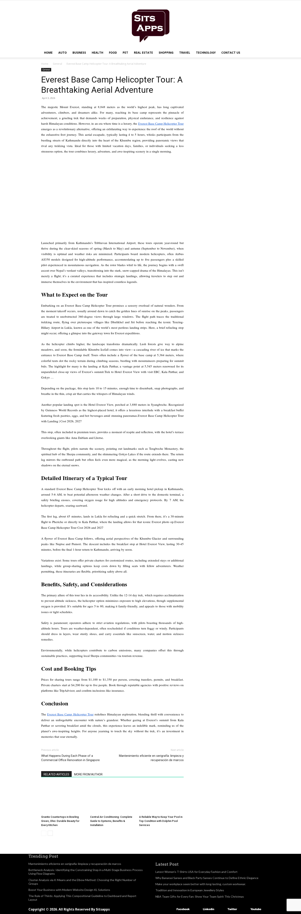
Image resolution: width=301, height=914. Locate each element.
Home (48, 52)
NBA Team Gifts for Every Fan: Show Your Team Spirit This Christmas (199, 896)
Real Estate (143, 52)
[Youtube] (244, 909)
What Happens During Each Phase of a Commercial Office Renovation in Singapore (70, 758)
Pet (125, 52)
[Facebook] (170, 909)
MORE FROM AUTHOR (88, 774)
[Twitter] (221, 909)
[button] (255, 53)
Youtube (255, 909)
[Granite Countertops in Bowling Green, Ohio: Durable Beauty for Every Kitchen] (63, 798)
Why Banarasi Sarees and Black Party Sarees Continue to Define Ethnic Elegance (206, 878)
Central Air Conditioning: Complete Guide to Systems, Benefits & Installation (111, 821)
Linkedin (208, 909)
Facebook (183, 909)
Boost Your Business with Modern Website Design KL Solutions (69, 889)
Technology (206, 52)
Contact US (230, 52)
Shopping (166, 52)
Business (79, 52)
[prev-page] (43, 833)
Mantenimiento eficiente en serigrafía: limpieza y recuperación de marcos (151, 758)
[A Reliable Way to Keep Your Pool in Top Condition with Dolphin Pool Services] (161, 798)
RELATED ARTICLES (56, 774)
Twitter (232, 909)
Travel (184, 52)
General (57, 64)
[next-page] (50, 833)
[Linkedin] (196, 909)
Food (113, 52)
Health (97, 52)
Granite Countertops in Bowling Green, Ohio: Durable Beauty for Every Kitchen (60, 821)
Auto (62, 52)
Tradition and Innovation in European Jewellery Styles (189, 890)
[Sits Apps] (150, 24)
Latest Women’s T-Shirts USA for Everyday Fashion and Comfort (196, 871)
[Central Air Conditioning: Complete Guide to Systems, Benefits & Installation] (112, 798)
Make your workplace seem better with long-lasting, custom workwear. (200, 884)
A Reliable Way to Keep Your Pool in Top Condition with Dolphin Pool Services (160, 821)
